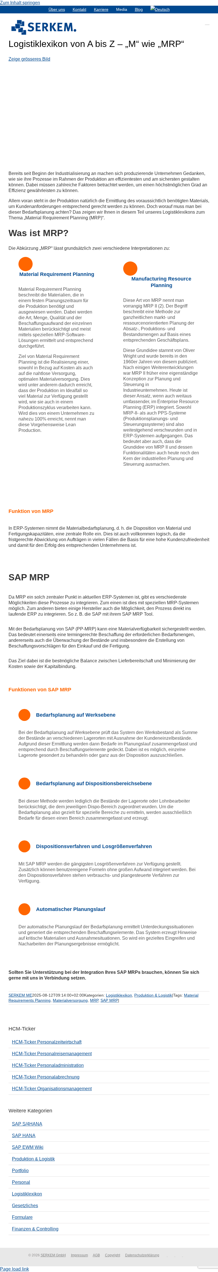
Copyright (112, 1255)
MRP (94, 1000)
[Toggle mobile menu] (207, 22)
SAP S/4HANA (27, 1123)
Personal (21, 1182)
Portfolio (20, 1170)
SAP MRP (109, 1000)
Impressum (79, 1255)
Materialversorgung (70, 1000)
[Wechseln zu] (160, 9)
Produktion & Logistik (153, 995)
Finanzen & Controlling (35, 1228)
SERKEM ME (20, 995)
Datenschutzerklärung (142, 1255)
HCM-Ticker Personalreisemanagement (52, 1053)
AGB (96, 1255)
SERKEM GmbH (53, 1255)
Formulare (22, 1217)
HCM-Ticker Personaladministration (48, 1065)
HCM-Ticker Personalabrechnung (45, 1077)
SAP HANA (23, 1135)
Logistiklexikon (119, 995)
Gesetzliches (25, 1205)
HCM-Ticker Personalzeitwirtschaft (46, 1042)
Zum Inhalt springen (20, 2)
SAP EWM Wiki (27, 1147)
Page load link (14, 1269)
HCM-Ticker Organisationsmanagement (52, 1088)
